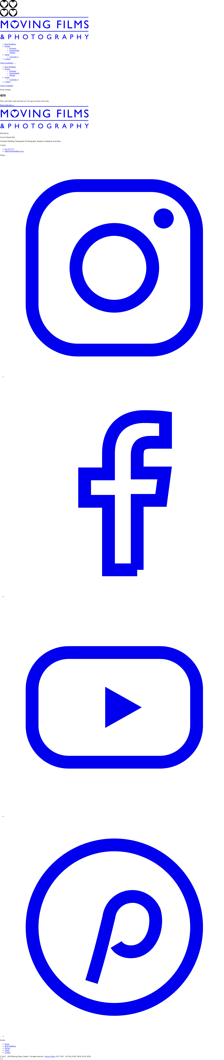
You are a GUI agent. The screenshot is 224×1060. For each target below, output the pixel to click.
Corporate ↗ (14, 57)
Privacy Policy (50, 1056)
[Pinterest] (114, 1036)
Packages (12, 48)
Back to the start (7, 105)
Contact (7, 59)
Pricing (7, 46)
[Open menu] (15, 63)
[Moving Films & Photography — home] (44, 40)
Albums (12, 53)
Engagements (14, 50)
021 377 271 (9, 149)
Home (7, 1044)
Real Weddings (10, 44)
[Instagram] (114, 377)
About (7, 55)
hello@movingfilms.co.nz (14, 151)
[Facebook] (114, 597)
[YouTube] (114, 816)
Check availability (6, 63)
